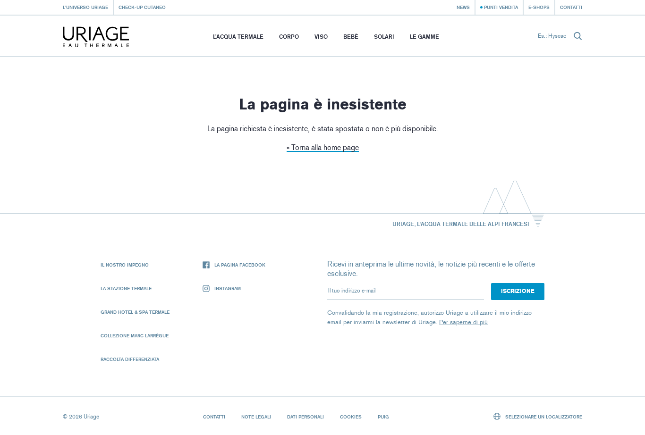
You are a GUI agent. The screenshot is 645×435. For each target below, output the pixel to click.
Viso (321, 36)
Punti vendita (501, 7)
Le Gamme (424, 36)
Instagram (227, 288)
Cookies (351, 416)
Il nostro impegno (125, 265)
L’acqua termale (238, 36)
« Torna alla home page (323, 147)
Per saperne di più (463, 322)
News (463, 7)
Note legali (256, 416)
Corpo (289, 36)
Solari (384, 36)
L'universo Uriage (85, 7)
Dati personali (305, 416)
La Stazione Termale (126, 288)
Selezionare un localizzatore (543, 416)
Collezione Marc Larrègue (135, 335)
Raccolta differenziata (130, 359)
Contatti (571, 7)
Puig (383, 416)
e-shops (539, 7)
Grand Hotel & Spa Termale (135, 312)
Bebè (350, 36)
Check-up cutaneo (142, 7)
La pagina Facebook (239, 265)
